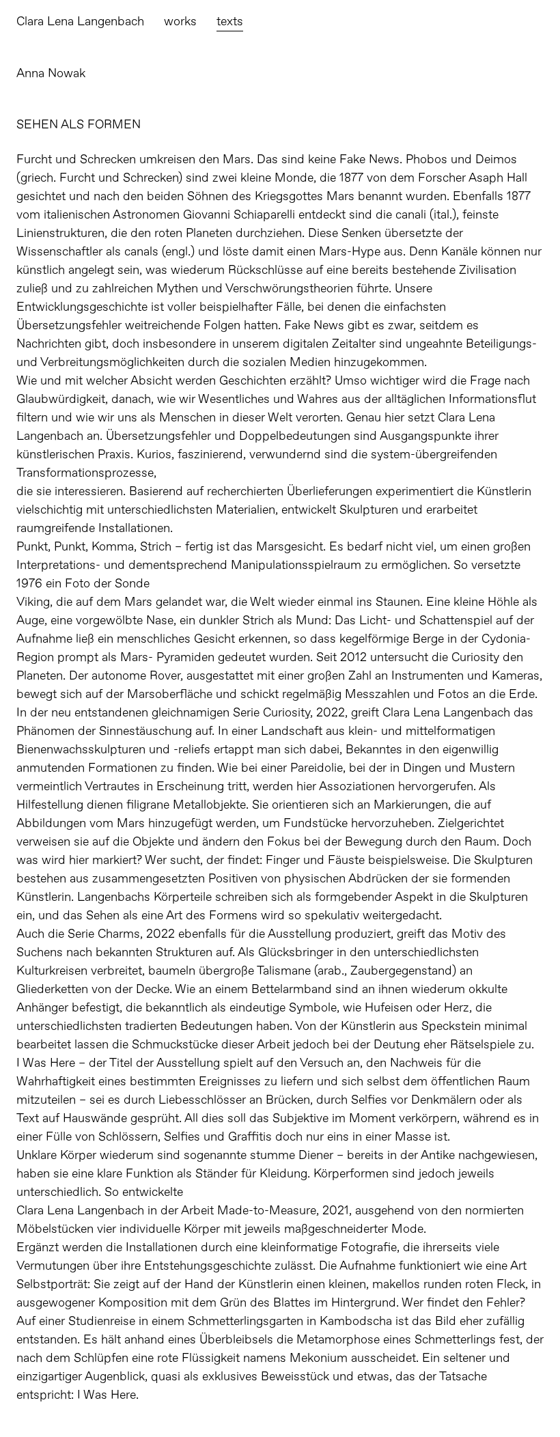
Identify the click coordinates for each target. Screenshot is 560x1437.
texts (229, 21)
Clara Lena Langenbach (80, 21)
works (180, 21)
